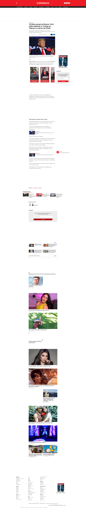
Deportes (29, 486)
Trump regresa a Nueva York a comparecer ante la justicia (44, 154)
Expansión (17, 476)
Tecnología (47, 6)
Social (29, 498)
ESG (56, 6)
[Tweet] (51, 34)
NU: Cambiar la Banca (63, 67)
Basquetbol (42, 489)
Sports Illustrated (43, 486)
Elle (28, 478)
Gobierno (17, 487)
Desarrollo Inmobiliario (32, 492)
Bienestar (41, 498)
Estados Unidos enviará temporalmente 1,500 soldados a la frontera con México (32, 195)
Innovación (42, 477)
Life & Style (30, 483)
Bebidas (41, 495)
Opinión (17, 491)
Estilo (29, 484)
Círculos (17, 496)
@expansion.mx (44, 503)
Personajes (42, 497)
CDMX (17, 489)
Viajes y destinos (43, 496)
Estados (17, 490)
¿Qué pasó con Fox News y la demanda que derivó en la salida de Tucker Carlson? (59, 195)
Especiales (42, 484)
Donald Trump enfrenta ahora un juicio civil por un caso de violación (44, 133)
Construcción (30, 491)
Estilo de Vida (42, 499)
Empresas (26, 6)
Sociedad (17, 492)
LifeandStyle (18, 484)
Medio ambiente (30, 497)
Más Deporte (42, 490)
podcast (61, 151)
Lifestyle (41, 491)
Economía (35, 6)
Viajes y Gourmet (19, 499)
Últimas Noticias (19, 6)
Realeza (17, 495)
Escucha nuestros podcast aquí (64, 152)
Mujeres (60, 6)
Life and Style (65, 6)
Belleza (17, 498)
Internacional (41, 6)
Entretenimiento (30, 485)
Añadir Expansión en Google (43, 34)
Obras (52, 6)
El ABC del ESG (42, 478)
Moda (17, 497)
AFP (32, 203)
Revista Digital (67, 3)
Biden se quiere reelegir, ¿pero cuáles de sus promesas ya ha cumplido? (46, 195)
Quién (17, 494)
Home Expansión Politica (20, 478)
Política (30, 6)
